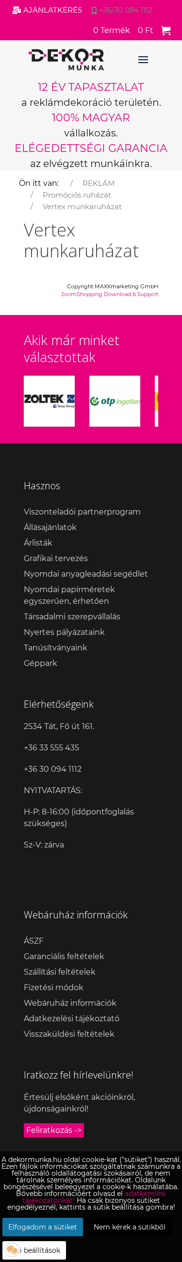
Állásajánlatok (50, 527)
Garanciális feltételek (64, 956)
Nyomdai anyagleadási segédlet (86, 574)
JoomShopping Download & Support (109, 294)
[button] (12, 1250)
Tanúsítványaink (55, 647)
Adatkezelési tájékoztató (71, 1018)
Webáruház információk (70, 1003)
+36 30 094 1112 (53, 769)
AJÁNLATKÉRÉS (52, 10)
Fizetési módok (53, 987)
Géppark (40, 663)
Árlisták (38, 543)
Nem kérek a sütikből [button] (129, 1227)
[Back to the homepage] (66, 59)
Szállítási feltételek (60, 972)
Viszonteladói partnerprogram (82, 511)
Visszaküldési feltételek (69, 1034)
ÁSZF (34, 941)
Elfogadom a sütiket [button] (42, 1227)
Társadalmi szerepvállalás (72, 616)
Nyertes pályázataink (64, 632)
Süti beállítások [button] (34, 1250)
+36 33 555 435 (51, 747)
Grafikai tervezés (56, 558)
